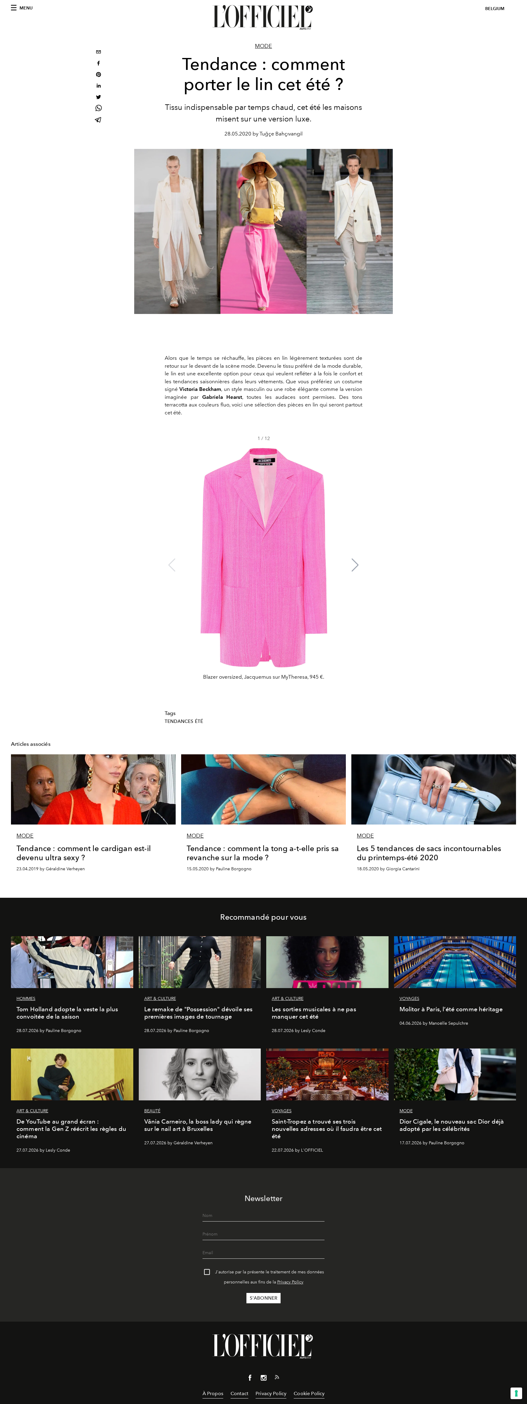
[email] (98, 52)
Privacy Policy (290, 1282)
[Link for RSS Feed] (277, 1378)
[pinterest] (98, 75)
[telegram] (98, 120)
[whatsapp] (98, 109)
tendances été (184, 721)
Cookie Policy (309, 1393)
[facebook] (98, 64)
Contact (239, 1393)
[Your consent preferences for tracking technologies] (516, 1393)
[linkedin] (98, 86)
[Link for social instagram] (263, 1379)
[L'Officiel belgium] (263, 17)
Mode (263, 46)
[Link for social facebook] (250, 1379)
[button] (355, 565)
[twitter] (98, 97)
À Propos (213, 1393)
